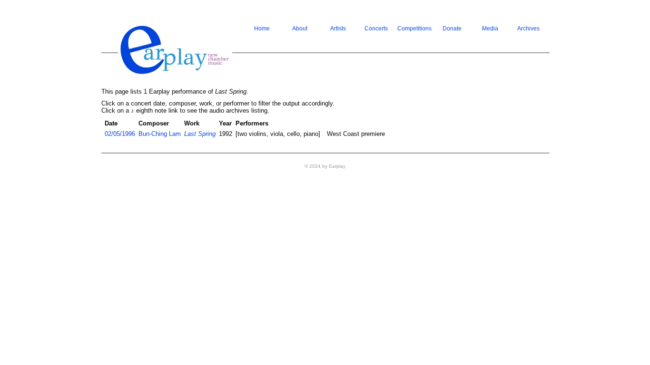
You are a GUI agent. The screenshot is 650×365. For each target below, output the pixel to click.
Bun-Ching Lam (159, 133)
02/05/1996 (120, 133)
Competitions (414, 28)
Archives (528, 28)
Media (490, 28)
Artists (338, 28)
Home (262, 28)
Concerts (376, 28)
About (299, 28)
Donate (452, 28)
